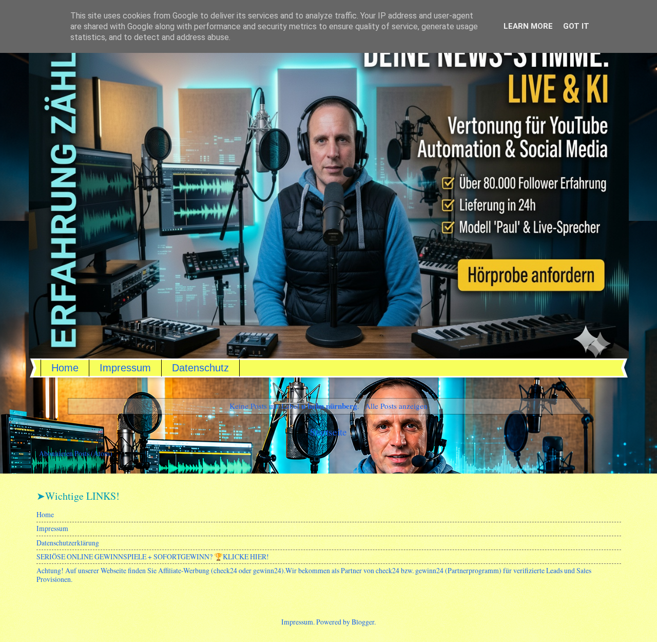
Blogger (363, 622)
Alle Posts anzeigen (396, 406)
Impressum (125, 367)
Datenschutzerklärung (67, 542)
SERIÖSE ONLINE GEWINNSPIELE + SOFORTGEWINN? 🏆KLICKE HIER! (152, 556)
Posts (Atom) (93, 453)
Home (65, 367)
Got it (576, 26)
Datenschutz (200, 367)
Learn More (528, 26)
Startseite (328, 431)
